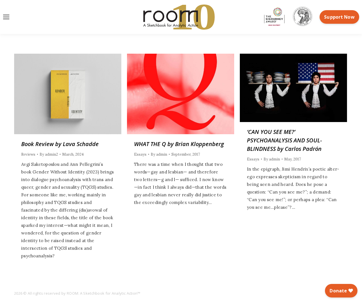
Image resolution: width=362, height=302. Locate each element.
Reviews (28, 154)
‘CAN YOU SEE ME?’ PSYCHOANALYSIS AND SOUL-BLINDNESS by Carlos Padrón (284, 140)
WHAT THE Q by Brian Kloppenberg (179, 144)
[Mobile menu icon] (6, 17)
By (49, 154)
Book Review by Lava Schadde (60, 144)
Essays (140, 154)
